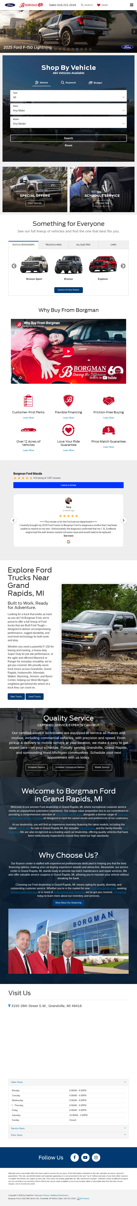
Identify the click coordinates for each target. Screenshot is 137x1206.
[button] (47, 49)
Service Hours (18, 1128)
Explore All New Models (68, 290)
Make (15, 106)
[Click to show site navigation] (131, 5)
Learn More (28, 417)
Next (123, 266)
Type (15, 93)
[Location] (9, 1006)
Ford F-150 (23, 828)
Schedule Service (36, 767)
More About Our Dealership (68, 902)
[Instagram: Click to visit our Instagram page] (96, 1158)
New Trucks (16, 696)
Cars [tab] (113, 245)
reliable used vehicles (24, 892)
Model (16, 119)
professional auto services (68, 892)
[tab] (41, 83)
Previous (14, 266)
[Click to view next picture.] (126, 31)
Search (68, 138)
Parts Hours (17, 1135)
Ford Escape (87, 828)
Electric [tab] (83, 245)
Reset (68, 145)
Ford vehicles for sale (103, 888)
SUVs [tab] (23, 245)
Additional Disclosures (59, 1195)
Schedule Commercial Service (70, 767)
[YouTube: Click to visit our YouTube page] (85, 1158)
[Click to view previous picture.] (10, 31)
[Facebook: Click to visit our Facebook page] (75, 1158)
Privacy (46, 1195)
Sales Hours (17, 1082)
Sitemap (38, 1195)
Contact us (119, 892)
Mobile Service (102, 767)
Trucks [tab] (53, 245)
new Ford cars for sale (69, 814)
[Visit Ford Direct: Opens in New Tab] (83, 1198)
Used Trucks (34, 696)
